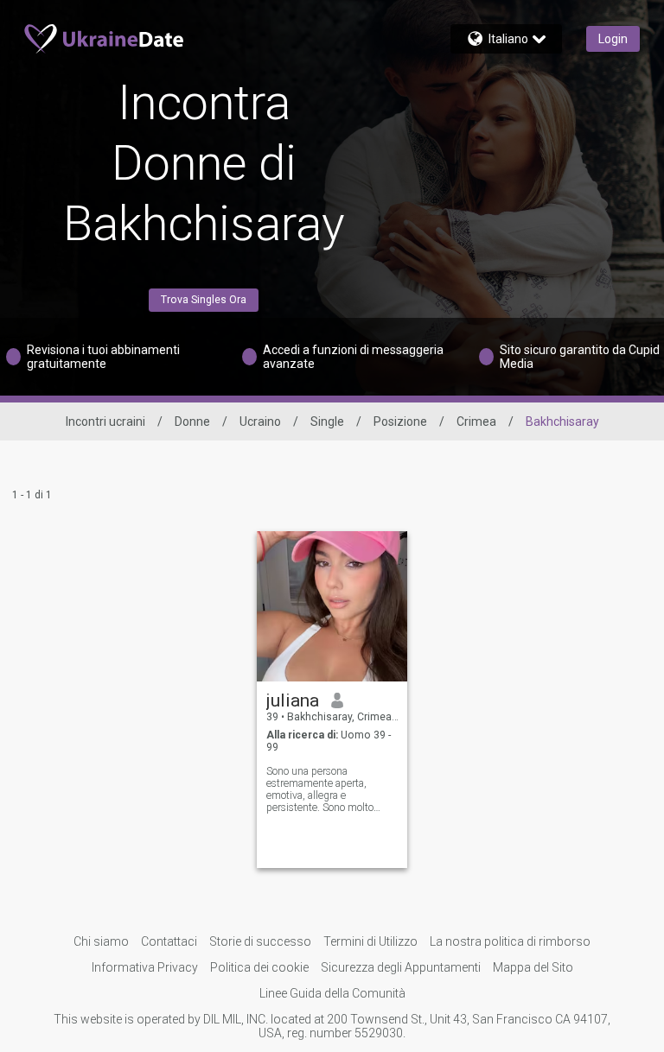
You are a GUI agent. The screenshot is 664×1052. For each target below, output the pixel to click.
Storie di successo (260, 941)
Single (327, 421)
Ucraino (260, 421)
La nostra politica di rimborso (510, 941)
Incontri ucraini (105, 421)
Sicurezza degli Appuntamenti (401, 967)
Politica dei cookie (259, 967)
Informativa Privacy (145, 967)
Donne (192, 421)
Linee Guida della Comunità (332, 993)
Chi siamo (101, 941)
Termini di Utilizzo (370, 941)
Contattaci (169, 941)
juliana (292, 700)
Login (613, 39)
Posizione (400, 421)
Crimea (476, 421)
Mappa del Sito (533, 967)
